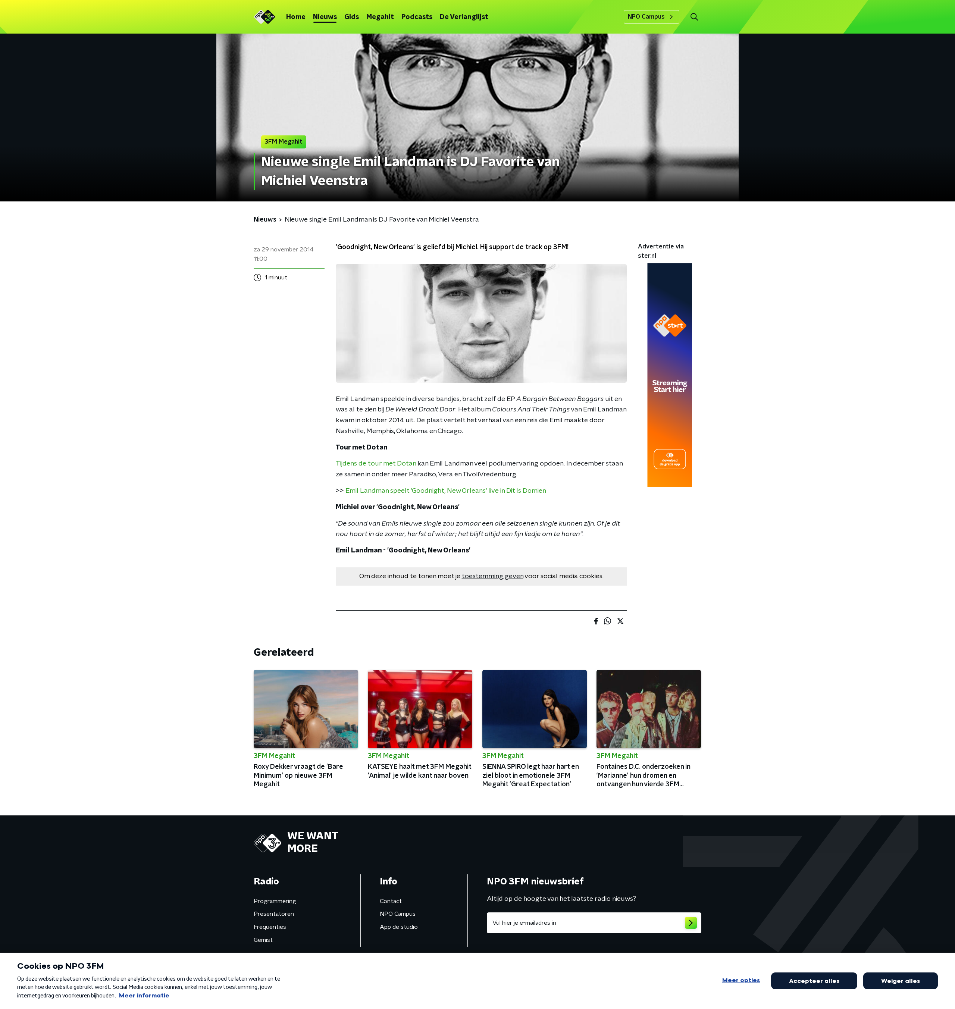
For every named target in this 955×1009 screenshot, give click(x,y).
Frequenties (270, 927)
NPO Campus (646, 17)
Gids (351, 17)
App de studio (399, 927)
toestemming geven (492, 576)
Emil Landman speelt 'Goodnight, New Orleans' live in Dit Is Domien (445, 491)
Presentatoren (274, 914)
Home (296, 17)
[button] (694, 17)
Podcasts (416, 17)
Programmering (275, 901)
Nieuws (325, 17)
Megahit (380, 17)
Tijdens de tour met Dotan (376, 463)
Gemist (263, 940)
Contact (391, 901)
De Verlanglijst (464, 17)
